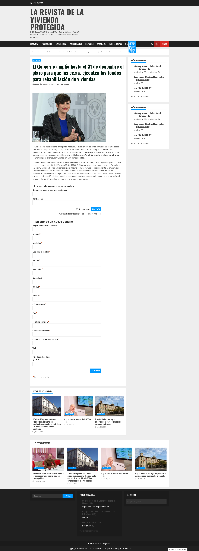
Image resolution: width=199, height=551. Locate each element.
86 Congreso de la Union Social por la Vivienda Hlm (147, 67)
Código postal (39, 304)
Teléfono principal (40, 322)
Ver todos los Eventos (140, 96)
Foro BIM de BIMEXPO (142, 88)
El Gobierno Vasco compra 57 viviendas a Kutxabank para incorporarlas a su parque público (48, 459)
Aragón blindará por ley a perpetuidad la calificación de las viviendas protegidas (109, 406)
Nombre (36, 234)
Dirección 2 (37, 278)
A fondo (128, 44)
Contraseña (37, 199)
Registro (106, 543)
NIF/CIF (36, 261)
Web (34, 348)
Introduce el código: (41, 357)
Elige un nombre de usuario (45, 226)
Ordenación (101, 44)
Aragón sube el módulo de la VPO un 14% (78, 406)
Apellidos (37, 243)
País (34, 313)
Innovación (89, 44)
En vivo (164, 44)
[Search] (152, 44)
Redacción (38, 84)
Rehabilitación (76, 44)
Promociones (47, 44)
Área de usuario (94, 543)
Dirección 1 (37, 269)
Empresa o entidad (41, 252)
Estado (36, 296)
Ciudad (36, 287)
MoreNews (113, 548)
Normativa (34, 44)
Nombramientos (115, 44)
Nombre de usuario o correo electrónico (49, 190)
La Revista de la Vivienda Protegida (57, 19)
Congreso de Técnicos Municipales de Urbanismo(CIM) (148, 78)
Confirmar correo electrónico (45, 339)
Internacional (61, 44)
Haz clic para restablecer (91, 214)
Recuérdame (84, 209)
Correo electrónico (41, 331)
